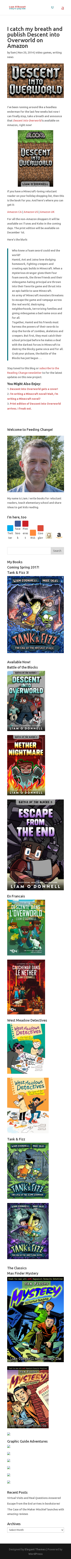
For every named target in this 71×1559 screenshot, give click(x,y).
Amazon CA (14, 211)
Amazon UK (47, 211)
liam (13, 52)
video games (43, 52)
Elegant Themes (35, 1549)
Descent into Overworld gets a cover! (34, 389)
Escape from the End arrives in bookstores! (33, 1503)
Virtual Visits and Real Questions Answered (34, 1497)
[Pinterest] (25, 524)
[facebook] (18, 524)
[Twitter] (10, 528)
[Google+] (40, 528)
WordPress (35, 1553)
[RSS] (33, 533)
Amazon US (31, 211)
